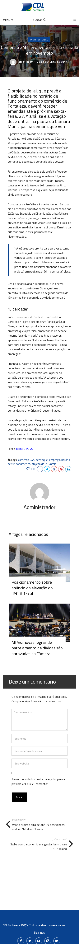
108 (32, 469)
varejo (52, 464)
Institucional (39, 39)
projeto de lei (40, 464)
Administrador (40, 507)
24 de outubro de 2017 (52, 62)
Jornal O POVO (24, 448)
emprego (54, 460)
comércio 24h (26, 460)
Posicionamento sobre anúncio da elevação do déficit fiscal (32, 588)
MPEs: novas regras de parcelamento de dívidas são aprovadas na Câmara (37, 648)
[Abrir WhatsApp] (9, 934)
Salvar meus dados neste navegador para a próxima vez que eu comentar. (38, 781)
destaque (42, 460)
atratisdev (25, 62)
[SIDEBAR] (74, 20)
